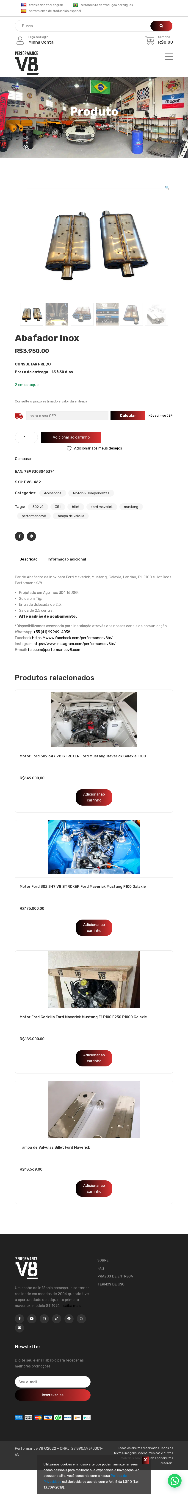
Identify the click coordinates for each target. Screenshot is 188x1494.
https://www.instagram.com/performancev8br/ (74, 644)
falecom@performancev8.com (54, 650)
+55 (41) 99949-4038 (51, 632)
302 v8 (38, 507)
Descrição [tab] (28, 559)
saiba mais (72, 1306)
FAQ (100, 1268)
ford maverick (102, 507)
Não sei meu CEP (161, 415)
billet (76, 507)
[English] (24, 5)
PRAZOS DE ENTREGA (115, 1276)
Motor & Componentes (91, 493)
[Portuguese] (75, 5)
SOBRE (102, 1260)
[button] (167, 188)
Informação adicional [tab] (67, 559)
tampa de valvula (71, 516)
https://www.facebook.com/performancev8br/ (72, 638)
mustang (131, 507)
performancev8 (34, 516)
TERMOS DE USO (110, 1284)
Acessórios (52, 493)
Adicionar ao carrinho (71, 437)
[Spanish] (24, 11)
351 (58, 507)
